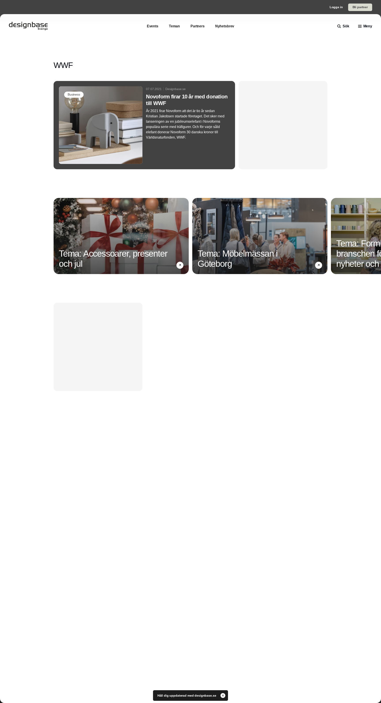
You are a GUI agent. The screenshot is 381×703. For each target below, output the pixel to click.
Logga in (336, 7)
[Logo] (28, 26)
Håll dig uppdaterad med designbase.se (187, 695)
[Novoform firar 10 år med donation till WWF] (144, 125)
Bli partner (360, 7)
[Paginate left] (57, 236)
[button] (179, 265)
